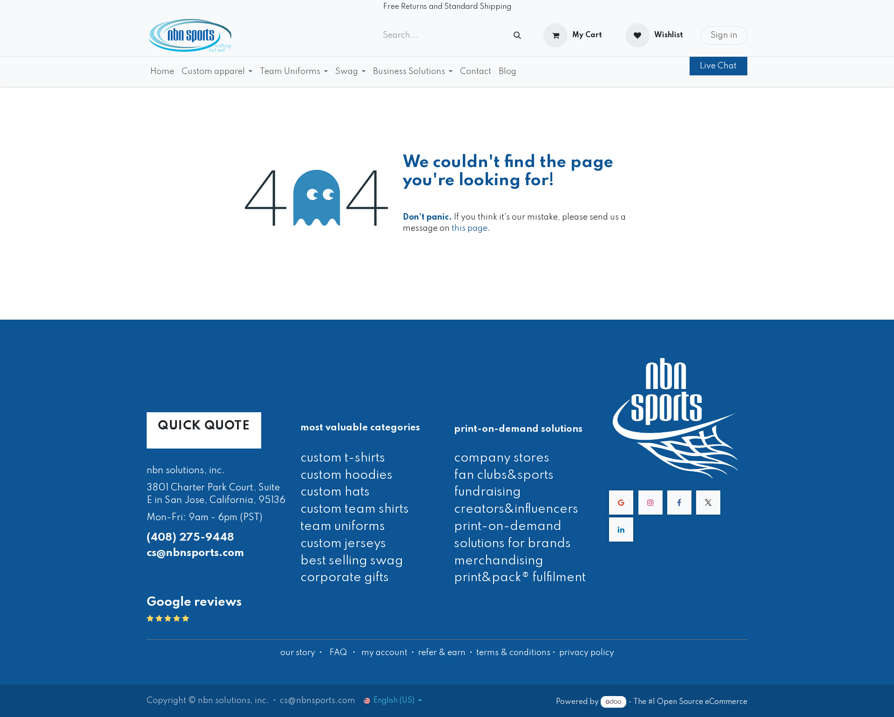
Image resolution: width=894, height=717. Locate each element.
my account (384, 653)
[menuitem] (162, 71)
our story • (302, 653)
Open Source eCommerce (702, 702)
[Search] (517, 35)
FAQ (338, 653)
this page (470, 228)
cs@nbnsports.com (195, 553)
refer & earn (442, 653)
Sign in (724, 35)
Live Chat (718, 66)
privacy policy (586, 653)
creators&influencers (516, 509)
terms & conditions (513, 653)
